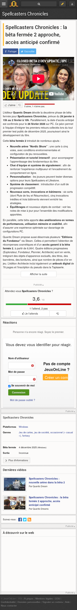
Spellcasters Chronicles (25, 13)
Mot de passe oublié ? (22, 400)
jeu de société (41, 432)
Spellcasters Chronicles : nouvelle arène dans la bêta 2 (47, 480)
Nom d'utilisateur (18, 358)
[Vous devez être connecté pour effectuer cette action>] (57, 313)
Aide (67, 602)
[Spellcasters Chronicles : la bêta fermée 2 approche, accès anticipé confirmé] (14, 505)
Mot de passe (16, 371)
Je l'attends (31, 313)
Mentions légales (44, 598)
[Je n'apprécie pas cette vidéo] (20, 105)
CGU (57, 598)
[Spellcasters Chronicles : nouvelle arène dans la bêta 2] (14, 486)
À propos (28, 598)
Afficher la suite (38, 274)
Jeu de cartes (26, 432)
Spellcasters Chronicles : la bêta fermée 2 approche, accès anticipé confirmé (48, 501)
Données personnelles (29, 602)
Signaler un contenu (52, 602)
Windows (23, 426)
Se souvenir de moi (23, 385)
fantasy (26, 435)
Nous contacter (9, 605)
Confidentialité (8, 602)
